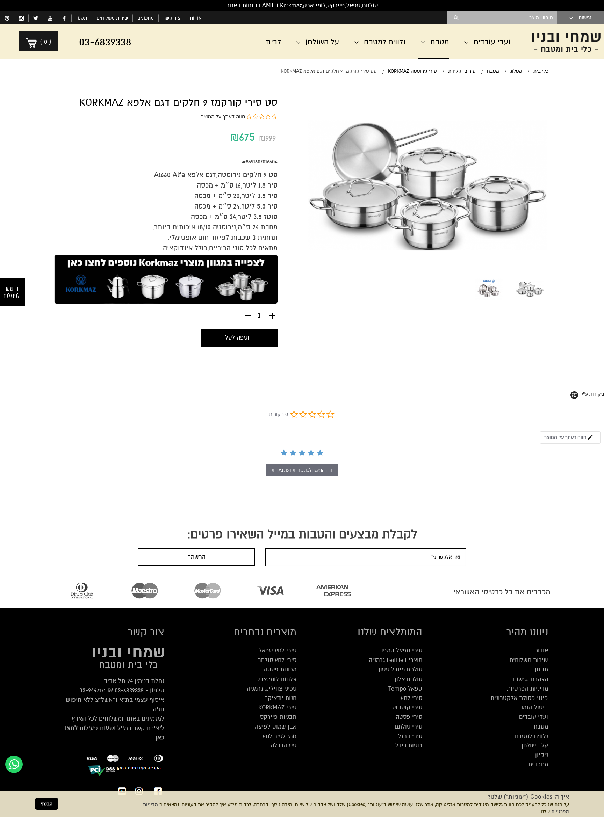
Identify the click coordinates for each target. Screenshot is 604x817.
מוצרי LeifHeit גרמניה (395, 660)
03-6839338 (129, 690)
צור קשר (171, 18)
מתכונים (145, 18)
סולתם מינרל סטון (400, 669)
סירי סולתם (408, 726)
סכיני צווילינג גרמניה (271, 688)
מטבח (541, 726)
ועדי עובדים (533, 717)
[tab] (570, 437)
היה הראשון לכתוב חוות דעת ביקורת (302, 470)
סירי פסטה (409, 717)
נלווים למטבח (531, 736)
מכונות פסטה (280, 669)
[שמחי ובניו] (566, 41)
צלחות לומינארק (276, 679)
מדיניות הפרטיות (527, 688)
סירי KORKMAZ (277, 707)
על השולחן (535, 745)
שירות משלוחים (112, 18)
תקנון (81, 18)
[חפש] (456, 17)
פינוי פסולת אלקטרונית (519, 698)
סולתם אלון (408, 679)
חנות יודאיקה (280, 698)
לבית (273, 41)
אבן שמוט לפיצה (275, 726)
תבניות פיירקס (278, 717)
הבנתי (47, 804)
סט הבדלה (283, 745)
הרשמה (196, 557)
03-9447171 (92, 690)
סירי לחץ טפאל (277, 650)
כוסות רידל (408, 745)
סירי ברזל (410, 736)
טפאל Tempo (405, 688)
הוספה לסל (239, 337)
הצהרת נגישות (530, 679)
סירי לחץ (411, 698)
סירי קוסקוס (407, 707)
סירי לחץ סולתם (276, 660)
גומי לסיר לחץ (279, 736)
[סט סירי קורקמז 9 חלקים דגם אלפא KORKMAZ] (529, 289)
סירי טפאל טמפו (401, 650)
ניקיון (541, 755)
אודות (196, 18)
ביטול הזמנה (532, 707)
